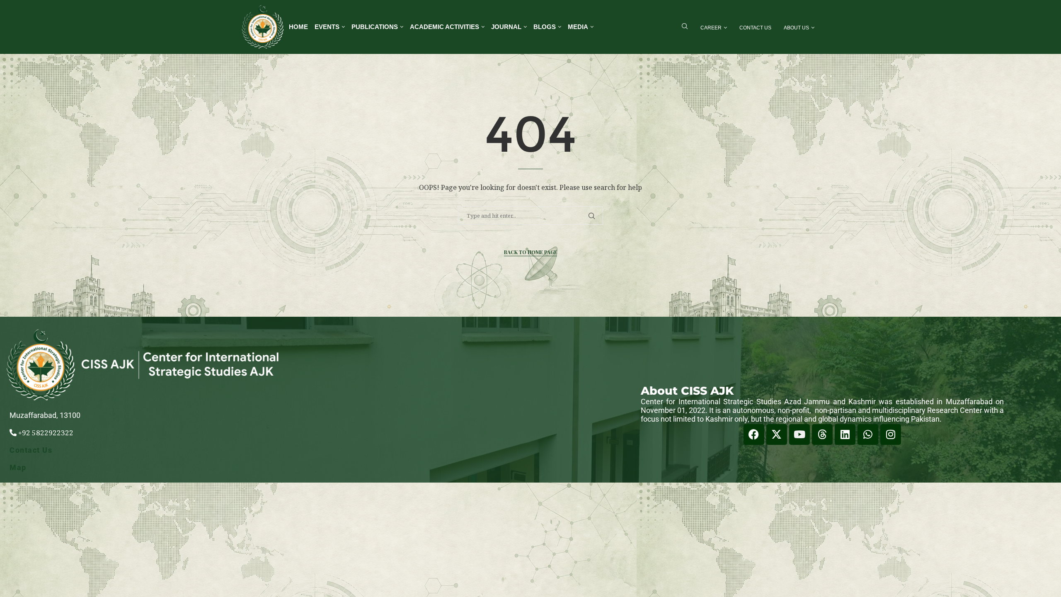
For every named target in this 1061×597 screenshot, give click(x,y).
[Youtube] (799, 434)
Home (298, 26)
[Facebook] (754, 434)
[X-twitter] (776, 434)
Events (327, 26)
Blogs (544, 26)
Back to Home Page (530, 252)
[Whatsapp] (868, 434)
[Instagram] (890, 434)
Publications (374, 26)
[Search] (685, 27)
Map (18, 467)
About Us (796, 28)
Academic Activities (444, 26)
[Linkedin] (845, 434)
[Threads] (822, 434)
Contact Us (755, 28)
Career (711, 28)
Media (578, 26)
